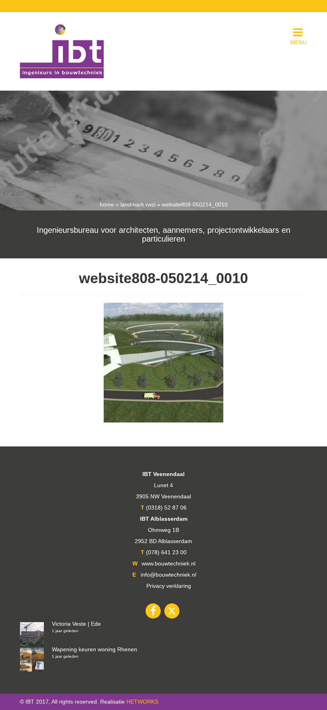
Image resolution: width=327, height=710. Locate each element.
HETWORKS (142, 701)
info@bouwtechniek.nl (168, 574)
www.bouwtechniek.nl (168, 563)
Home (107, 204)
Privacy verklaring (168, 586)
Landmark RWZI (138, 204)
